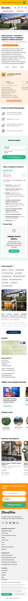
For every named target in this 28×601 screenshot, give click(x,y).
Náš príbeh (4, 570)
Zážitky (3, 538)
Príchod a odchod (8, 151)
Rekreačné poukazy (7, 555)
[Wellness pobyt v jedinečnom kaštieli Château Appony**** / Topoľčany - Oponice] (11, 459)
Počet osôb (6, 146)
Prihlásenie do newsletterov (9, 562)
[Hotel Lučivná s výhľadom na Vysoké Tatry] (14, 21)
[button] (15, 8)
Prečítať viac (19, 591)
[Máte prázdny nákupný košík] (19, 8)
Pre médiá (4, 579)
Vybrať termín (14, 251)
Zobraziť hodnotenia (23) (14, 101)
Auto (2, 542)
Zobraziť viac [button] (13, 332)
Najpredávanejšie (8, 11)
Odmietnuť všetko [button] (20, 594)
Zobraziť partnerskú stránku (8, 377)
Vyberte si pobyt (14, 140)
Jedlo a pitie (4, 540)
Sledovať (14, 67)
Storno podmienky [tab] (17, 180)
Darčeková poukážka (7, 547)
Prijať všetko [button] (6, 594)
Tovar (3, 544)
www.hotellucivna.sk (6, 375)
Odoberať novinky (14, 505)
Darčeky (3, 549)
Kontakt (3, 573)
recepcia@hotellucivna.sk (7, 373)
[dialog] (14, 590)
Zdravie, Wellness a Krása (8, 535)
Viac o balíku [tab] (6, 180)
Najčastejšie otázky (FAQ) (8, 557)
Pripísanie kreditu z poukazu (9, 564)
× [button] (26, 581)
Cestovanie (20, 11)
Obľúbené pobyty (13, 31)
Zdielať (22, 67)
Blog (2, 577)
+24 (25, 27)
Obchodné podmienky (7, 560)
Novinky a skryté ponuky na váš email (14, 487)
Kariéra (3, 575)
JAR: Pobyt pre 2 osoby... (12, 85)
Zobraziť (15, 97)
